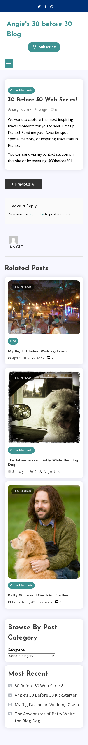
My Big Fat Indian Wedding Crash (37, 351)
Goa (13, 341)
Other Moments (21, 90)
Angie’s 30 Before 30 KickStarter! (46, 695)
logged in (37, 214)
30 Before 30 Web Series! (39, 685)
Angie (43, 110)
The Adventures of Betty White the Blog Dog (43, 463)
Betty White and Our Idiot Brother (38, 595)
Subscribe (47, 46)
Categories (16, 649)
